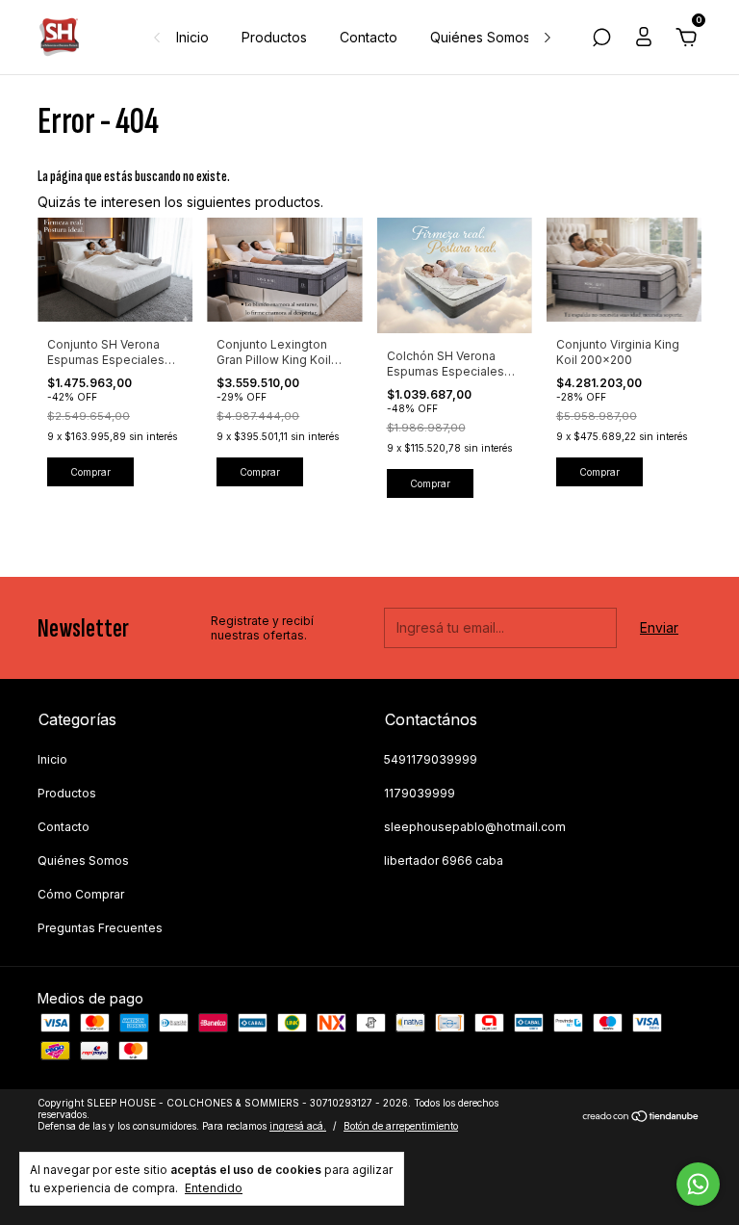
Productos (274, 37)
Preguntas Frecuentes (100, 928)
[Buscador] (601, 40)
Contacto (368, 37)
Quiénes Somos (480, 37)
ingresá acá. (297, 1126)
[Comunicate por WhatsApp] (698, 1184)
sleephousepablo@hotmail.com (475, 827)
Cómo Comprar (81, 894)
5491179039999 (430, 759)
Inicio (192, 37)
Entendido (213, 1188)
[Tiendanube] (641, 1116)
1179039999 (419, 793)
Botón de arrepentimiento (401, 1126)
